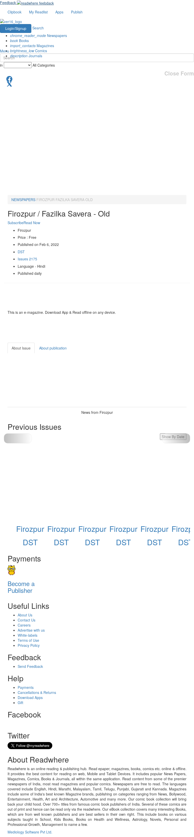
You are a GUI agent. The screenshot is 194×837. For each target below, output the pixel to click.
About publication (53, 348)
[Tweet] (97, 83)
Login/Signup (15, 28)
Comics (28, 50)
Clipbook (14, 11)
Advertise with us (31, 630)
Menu (4, 50)
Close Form (179, 73)
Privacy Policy (29, 645)
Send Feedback (30, 666)
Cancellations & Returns (37, 692)
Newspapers (38, 35)
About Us (25, 614)
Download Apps (30, 697)
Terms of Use (28, 640)
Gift (20, 702)
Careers (24, 625)
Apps (59, 11)
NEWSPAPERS (23, 199)
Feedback (8, 2)
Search (38, 27)
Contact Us (26, 619)
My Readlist (38, 11)
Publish (77, 11)
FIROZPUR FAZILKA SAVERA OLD (64, 199)
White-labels (27, 635)
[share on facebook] (97, 78)
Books (19, 40)
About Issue (21, 348)
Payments (26, 687)
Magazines (32, 45)
